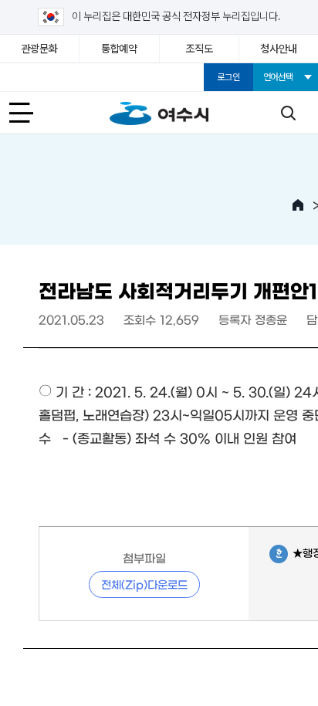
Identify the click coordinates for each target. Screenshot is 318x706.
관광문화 (40, 48)
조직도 (198, 48)
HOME (298, 205)
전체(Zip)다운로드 (144, 584)
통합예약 (119, 48)
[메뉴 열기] (30, 112)
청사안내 (278, 48)
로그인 (228, 77)
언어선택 (278, 77)
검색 (288, 112)
